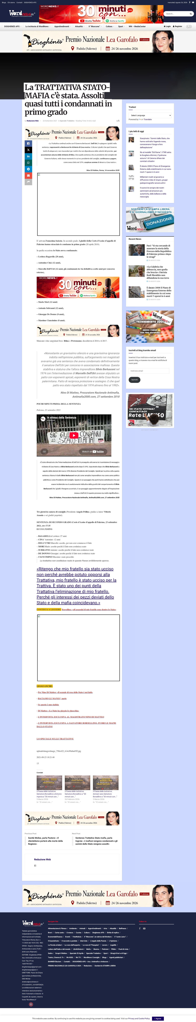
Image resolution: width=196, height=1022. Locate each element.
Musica (96, 949)
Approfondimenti (61, 26)
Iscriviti (134, 379)
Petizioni (105, 949)
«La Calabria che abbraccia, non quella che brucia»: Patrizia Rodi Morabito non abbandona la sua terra (158, 272)
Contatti (19, 2)
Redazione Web (33, 121)
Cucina (78, 932)
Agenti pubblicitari (116, 957)
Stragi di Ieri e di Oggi (118, 953)
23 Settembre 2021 (50, 121)
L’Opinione (113, 941)
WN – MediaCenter (137, 26)
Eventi (67, 936)
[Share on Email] (28, 175)
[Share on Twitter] (28, 150)
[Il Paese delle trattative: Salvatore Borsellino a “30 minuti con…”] (77, 782)
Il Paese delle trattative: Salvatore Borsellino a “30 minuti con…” (75, 794)
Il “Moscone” (94, 26)
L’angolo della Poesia (98, 941)
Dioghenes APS (98, 932)
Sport (120, 26)
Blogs (4, 2)
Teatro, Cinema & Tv (56, 957)
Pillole (113, 949)
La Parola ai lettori (55, 945)
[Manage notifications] (31, 1004)
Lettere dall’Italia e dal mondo (59, 949)
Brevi (50, 932)
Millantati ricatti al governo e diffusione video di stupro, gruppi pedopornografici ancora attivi (154, 180)
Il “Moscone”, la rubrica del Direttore (98, 936)
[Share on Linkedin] (28, 156)
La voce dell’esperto (72, 945)
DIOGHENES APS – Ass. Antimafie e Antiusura (90, 961)
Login (168, 26)
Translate (148, 119)
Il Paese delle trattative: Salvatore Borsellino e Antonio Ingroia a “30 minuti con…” (49, 794)
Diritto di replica (113, 932)
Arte (105, 928)
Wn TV (78, 957)
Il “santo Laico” (120, 936)
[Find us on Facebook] (189, 2)
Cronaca (70, 932)
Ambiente (73, 928)
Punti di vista (123, 949)
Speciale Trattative (67, 121)
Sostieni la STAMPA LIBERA (105, 965)
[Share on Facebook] (28, 143)
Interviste (83, 941)
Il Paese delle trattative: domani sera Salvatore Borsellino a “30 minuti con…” (105, 794)
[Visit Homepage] (18, 14)
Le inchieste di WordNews (37, 26)
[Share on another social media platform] (28, 182)
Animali (82, 928)
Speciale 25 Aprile (76, 953)
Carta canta (59, 932)
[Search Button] (191, 13)
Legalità (113, 945)
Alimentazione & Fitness (57, 928)
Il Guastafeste (53, 941)
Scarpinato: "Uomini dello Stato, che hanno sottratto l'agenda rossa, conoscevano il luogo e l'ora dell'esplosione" (155, 143)
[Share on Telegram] (28, 169)
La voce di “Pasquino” (91, 945)
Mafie (88, 949)
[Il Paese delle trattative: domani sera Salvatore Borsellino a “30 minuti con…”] (105, 782)
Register (178, 26)
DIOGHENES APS (30, 2)
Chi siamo (11, 2)
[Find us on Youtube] (193, 2)
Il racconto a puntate (69, 941)
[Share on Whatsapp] (28, 163)
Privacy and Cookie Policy (139, 1018)
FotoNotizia (77, 936)
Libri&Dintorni (78, 949)
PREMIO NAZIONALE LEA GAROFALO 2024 (64, 965)
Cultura (109, 26)
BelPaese (122, 928)
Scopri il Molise (61, 953)
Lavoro (104, 945)
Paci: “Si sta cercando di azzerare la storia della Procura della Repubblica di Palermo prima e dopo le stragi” (159, 251)
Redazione (88, 965)
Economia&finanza (55, 936)
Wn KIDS (69, 957)
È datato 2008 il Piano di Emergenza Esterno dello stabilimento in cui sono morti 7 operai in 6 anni (155, 169)
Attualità (79, 26)
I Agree (158, 1018)
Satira (50, 953)
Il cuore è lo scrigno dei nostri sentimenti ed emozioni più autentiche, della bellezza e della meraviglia (153, 192)
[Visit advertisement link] (101, 14)
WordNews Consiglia (91, 957)
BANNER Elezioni (54, 961)
